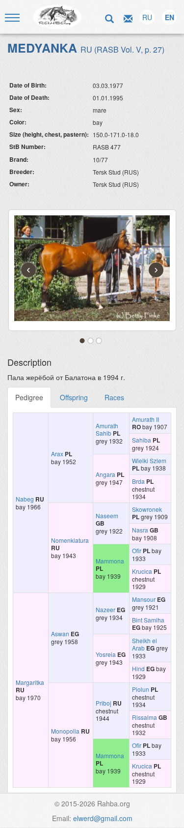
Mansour (144, 599)
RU (147, 17)
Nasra (140, 530)
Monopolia (65, 731)
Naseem (107, 515)
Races (114, 397)
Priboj (103, 703)
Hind (138, 668)
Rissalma (144, 717)
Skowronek (147, 509)
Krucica (142, 571)
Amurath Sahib (107, 429)
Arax (57, 453)
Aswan (60, 633)
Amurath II (145, 419)
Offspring (74, 397)
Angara (105, 474)
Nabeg (25, 499)
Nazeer (105, 609)
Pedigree (29, 397)
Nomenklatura (70, 540)
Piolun (140, 689)
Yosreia (106, 654)
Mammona (110, 561)
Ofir (136, 550)
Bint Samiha (148, 620)
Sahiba (141, 440)
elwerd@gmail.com (102, 818)
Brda (138, 481)
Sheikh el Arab (144, 644)
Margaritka (30, 682)
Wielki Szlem (149, 460)
